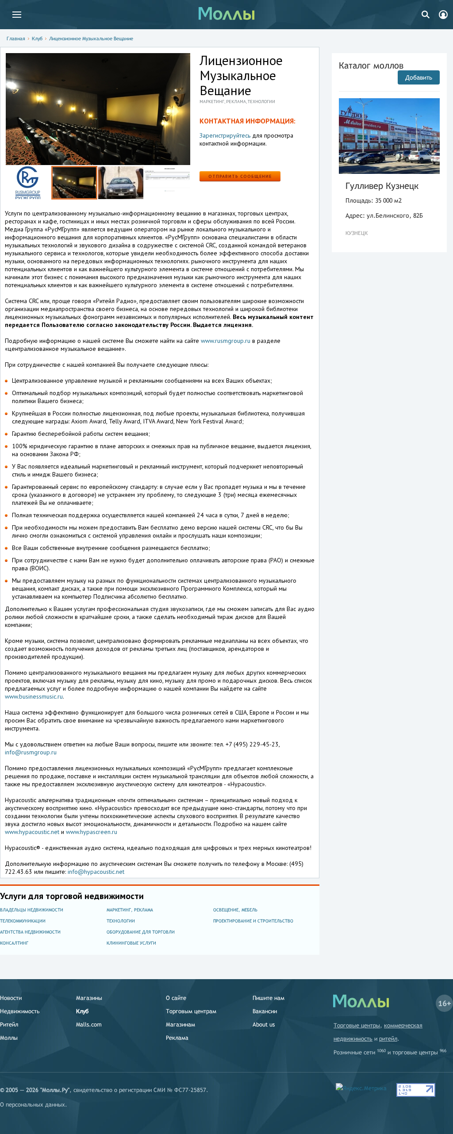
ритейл (388, 1038)
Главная (16, 38)
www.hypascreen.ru (91, 832)
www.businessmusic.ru (34, 696)
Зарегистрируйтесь (225, 135)
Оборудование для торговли (141, 932)
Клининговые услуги (131, 943)
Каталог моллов (371, 65)
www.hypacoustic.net (32, 832)
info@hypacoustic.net (96, 872)
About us (264, 1024)
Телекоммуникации (23, 921)
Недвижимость (20, 1011)
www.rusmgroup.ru (225, 341)
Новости (11, 998)
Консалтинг (14, 943)
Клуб (37, 38)
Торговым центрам (191, 1011)
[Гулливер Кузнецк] (389, 136)
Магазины (89, 998)
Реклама (177, 1037)
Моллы (9, 1037)
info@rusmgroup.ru (31, 752)
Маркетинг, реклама (130, 909)
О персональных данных (32, 1104)
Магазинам (180, 1024)
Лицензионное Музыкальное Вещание (91, 38)
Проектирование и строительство (253, 921)
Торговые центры (357, 1025)
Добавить (418, 77)
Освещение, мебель (235, 909)
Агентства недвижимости (30, 932)
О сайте (176, 998)
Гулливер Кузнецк (382, 186)
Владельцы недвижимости (31, 909)
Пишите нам (268, 998)
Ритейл (9, 1024)
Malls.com (89, 1024)
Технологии (121, 921)
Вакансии (265, 1011)
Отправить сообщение (240, 176)
